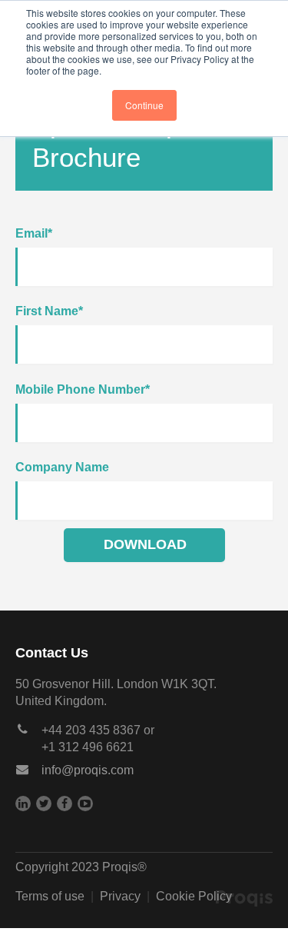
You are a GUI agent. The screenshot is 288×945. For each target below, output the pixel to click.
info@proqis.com (87, 770)
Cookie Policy (194, 896)
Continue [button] (144, 104)
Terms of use (49, 896)
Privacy (120, 896)
